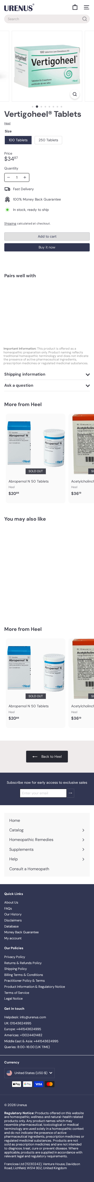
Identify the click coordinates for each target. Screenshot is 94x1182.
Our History (13, 914)
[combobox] (47, 19)
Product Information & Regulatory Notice (34, 986)
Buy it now (47, 247)
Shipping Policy (15, 969)
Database (11, 926)
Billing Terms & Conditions (23, 975)
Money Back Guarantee (21, 932)
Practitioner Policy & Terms (24, 980)
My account (13, 938)
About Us (11, 902)
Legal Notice (13, 998)
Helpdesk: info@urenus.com (25, 1017)
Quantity (11, 168)
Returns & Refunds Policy (23, 963)
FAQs (8, 908)
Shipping (10, 223)
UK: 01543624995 (17, 1023)
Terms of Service (16, 993)
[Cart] (75, 7)
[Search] (85, 19)
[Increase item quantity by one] (25, 177)
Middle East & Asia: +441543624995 (31, 1041)
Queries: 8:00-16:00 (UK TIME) (27, 1047)
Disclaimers (13, 920)
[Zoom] (74, 94)
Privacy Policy (14, 957)
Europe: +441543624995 (22, 1029)
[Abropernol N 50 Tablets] (36, 456)
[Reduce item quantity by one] (8, 177)
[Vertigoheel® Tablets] (47, 300)
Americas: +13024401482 (23, 1035)
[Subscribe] (70, 793)
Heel (36, 404)
